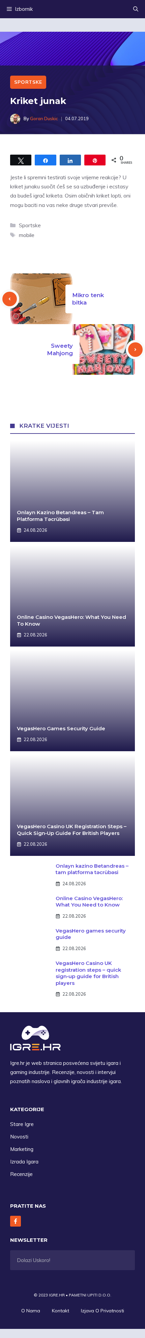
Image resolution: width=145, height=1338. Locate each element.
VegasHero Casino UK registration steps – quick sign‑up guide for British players (71, 829)
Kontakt (60, 1311)
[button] (135, 9)
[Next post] (135, 349)
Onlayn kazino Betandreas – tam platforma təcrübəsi (60, 515)
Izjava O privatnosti (102, 1311)
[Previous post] (9, 299)
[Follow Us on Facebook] (15, 1221)
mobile (26, 235)
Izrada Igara (24, 1161)
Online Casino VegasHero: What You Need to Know (89, 901)
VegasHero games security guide (61, 728)
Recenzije (21, 1174)
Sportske (28, 82)
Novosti (19, 1136)
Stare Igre (22, 1124)
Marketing (21, 1149)
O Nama (30, 1311)
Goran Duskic (44, 118)
